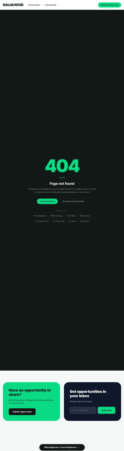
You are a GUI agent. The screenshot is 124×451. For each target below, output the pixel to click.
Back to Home (47, 201)
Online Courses (42, 221)
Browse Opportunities (73, 201)
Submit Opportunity (22, 411)
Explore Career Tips (109, 5)
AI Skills (71, 216)
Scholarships (35, 5)
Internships (85, 216)
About (72, 221)
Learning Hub (51, 5)
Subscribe (106, 410)
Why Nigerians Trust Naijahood (62, 447)
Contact (85, 221)
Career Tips (59, 221)
